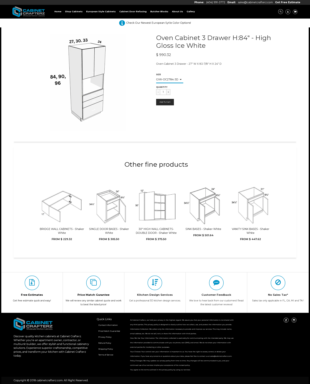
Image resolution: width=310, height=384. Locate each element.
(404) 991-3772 (215, 2)
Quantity (161, 87)
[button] (165, 102)
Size (158, 74)
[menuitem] (58, 11)
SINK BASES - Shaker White (203, 229)
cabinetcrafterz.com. (50, 380)
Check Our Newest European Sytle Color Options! (158, 22)
